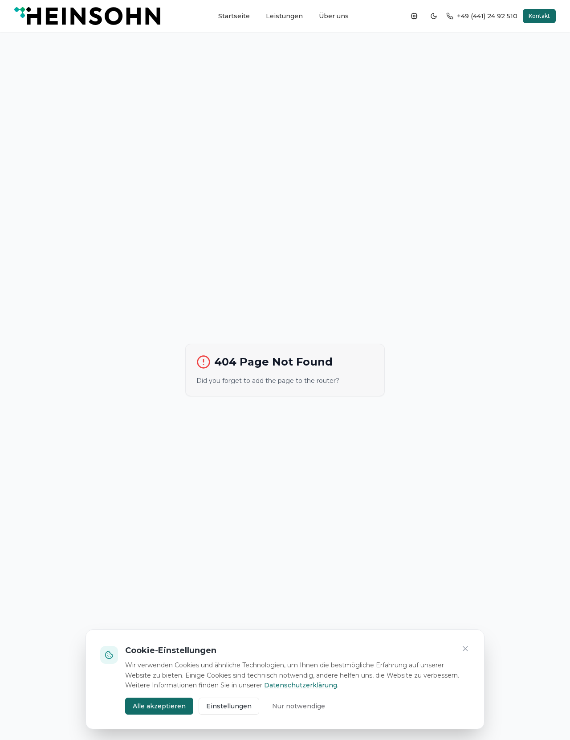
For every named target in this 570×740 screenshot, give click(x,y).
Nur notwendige (298, 706)
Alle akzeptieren (159, 706)
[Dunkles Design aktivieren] (434, 16)
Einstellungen (229, 706)
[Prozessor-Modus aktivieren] (414, 16)
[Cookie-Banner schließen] (465, 649)
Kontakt (539, 15)
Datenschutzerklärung (300, 685)
